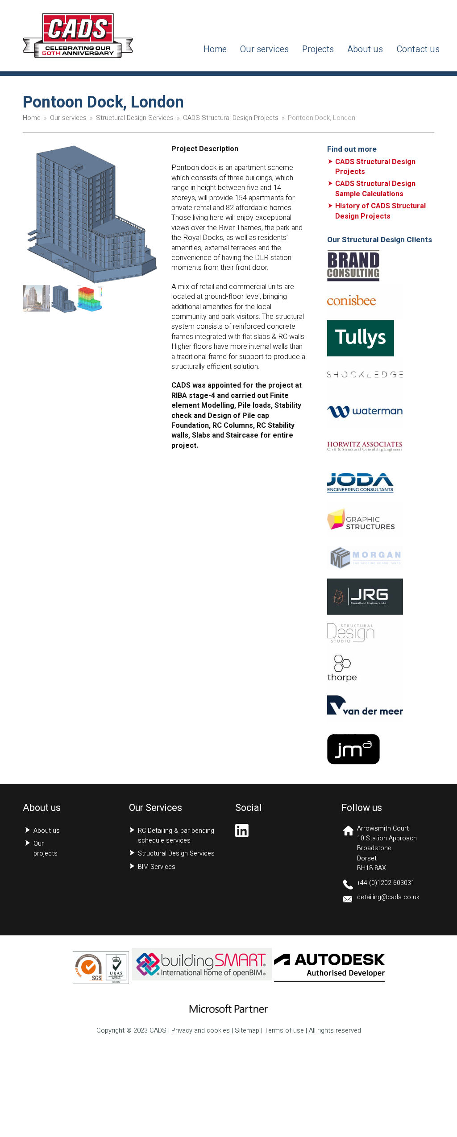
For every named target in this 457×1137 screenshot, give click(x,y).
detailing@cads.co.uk (388, 897)
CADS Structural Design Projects (375, 167)
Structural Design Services (176, 853)
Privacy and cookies (200, 1030)
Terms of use (284, 1030)
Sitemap (247, 1030)
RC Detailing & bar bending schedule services (176, 835)
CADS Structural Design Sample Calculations (375, 188)
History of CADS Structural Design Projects (380, 211)
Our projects (45, 848)
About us (46, 830)
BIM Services (156, 867)
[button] (30, 214)
